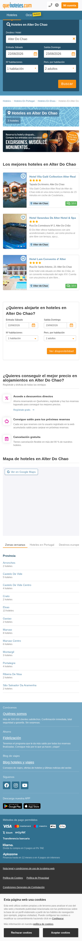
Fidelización (12, 738)
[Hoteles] (17, 5)
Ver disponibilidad (61, 351)
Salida (52, 47)
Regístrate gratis (21, 410)
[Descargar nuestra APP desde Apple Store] (32, 805)
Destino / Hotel (13, 32)
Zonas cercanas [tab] (15, 544)
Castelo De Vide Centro (17, 584)
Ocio (29, 15)
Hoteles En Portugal (24, 101)
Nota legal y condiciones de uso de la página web (29, 868)
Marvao (7, 629)
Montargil (8, 651)
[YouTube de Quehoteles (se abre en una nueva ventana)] (24, 785)
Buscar (67, 84)
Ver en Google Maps (23, 471)
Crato (6, 596)
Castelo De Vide (12, 573)
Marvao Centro (12, 640)
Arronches (9, 562)
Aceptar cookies (60, 932)
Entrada (14, 47)
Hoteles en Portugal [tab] (42, 544)
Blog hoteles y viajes (18, 762)
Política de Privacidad (38, 878)
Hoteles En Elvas (46, 101)
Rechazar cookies (21, 932)
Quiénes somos (15, 714)
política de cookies (43, 924)
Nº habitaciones (14, 62)
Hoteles (7, 101)
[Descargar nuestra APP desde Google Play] (12, 805)
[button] (69, 5)
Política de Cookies (13, 878)
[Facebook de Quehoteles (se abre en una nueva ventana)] (6, 785)
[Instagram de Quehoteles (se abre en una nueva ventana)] (15, 785)
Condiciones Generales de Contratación (24, 887)
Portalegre (9, 663)
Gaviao (7, 618)
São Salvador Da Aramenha (19, 685)
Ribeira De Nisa (12, 674)
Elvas (6, 607)
